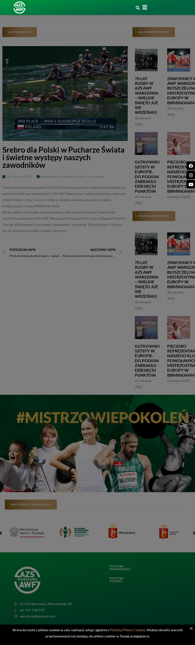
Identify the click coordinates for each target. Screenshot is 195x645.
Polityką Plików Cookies (127, 630)
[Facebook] (190, 165)
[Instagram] (190, 175)
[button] (138, 8)
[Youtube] (190, 184)
